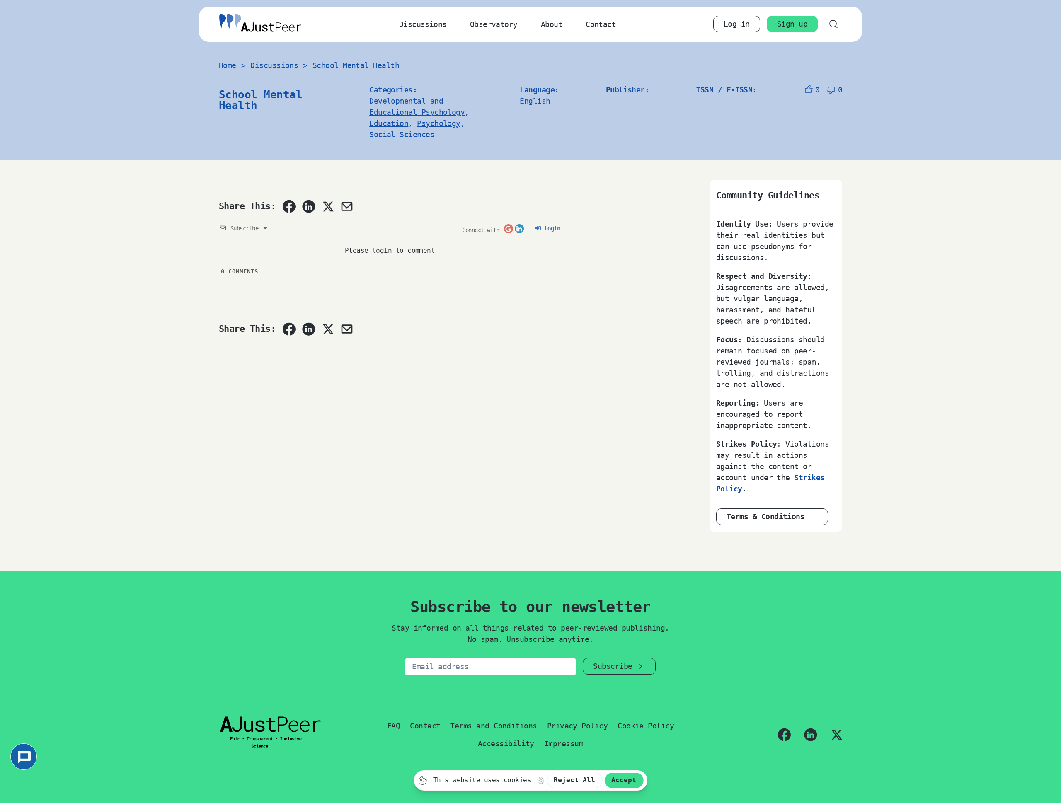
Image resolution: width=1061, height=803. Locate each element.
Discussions (423, 24)
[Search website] (833, 24)
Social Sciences (401, 134)
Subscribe (612, 666)
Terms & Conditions (765, 516)
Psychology (438, 123)
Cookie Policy (646, 725)
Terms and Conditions (493, 725)
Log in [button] (737, 23)
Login (550, 228)
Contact (601, 24)
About (551, 24)
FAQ (393, 725)
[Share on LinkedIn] (308, 206)
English (535, 101)
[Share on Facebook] (289, 206)
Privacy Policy (577, 725)
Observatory (494, 24)
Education (388, 123)
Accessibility (506, 743)
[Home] (260, 24)
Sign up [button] (792, 23)
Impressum (563, 743)
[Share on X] (328, 206)
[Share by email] (347, 206)
